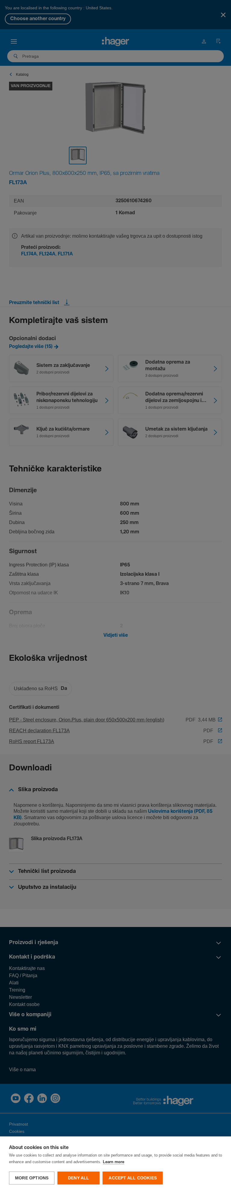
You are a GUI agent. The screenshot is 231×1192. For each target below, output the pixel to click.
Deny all (78, 1178)
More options (31, 1178)
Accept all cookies (133, 1178)
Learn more (113, 1162)
